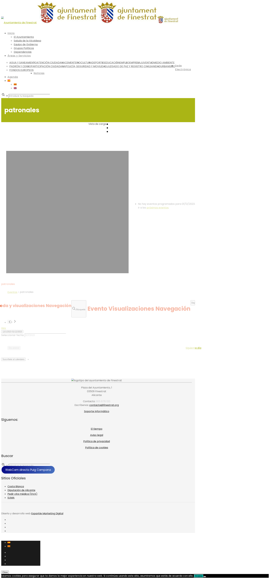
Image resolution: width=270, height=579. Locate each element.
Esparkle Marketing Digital (47, 513)
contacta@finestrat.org (104, 405)
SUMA (11, 497)
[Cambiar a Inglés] (15, 88)
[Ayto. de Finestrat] (89, 22)
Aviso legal (96, 435)
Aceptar (198, 576)
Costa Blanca (16, 486)
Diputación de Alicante (21, 490)
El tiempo (96, 429)
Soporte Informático (96, 411)
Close (5, 572)
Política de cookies (96, 447)
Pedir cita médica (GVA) (22, 494)
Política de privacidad (96, 441)
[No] (204, 576)
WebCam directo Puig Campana (28, 470)
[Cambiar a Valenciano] (15, 84)
